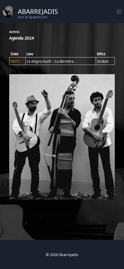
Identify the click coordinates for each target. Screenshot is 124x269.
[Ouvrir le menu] (118, 11)
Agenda (14, 31)
